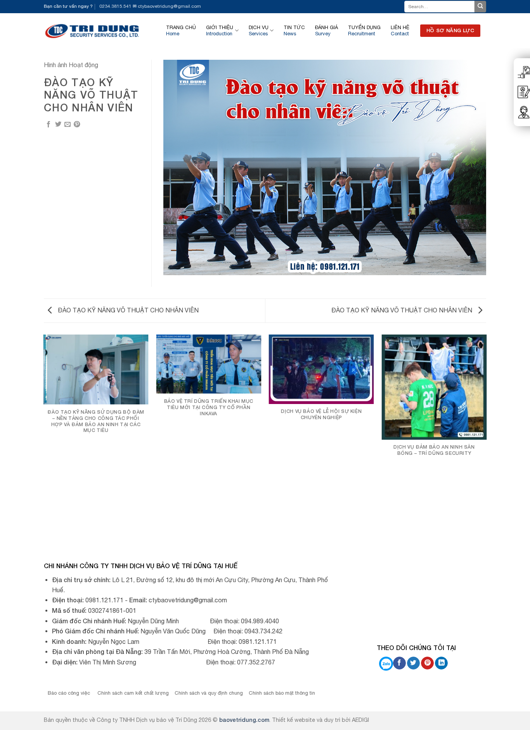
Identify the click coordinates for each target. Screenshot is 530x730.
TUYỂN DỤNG (364, 30)
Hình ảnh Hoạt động (71, 64)
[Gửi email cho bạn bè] (67, 124)
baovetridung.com (244, 719)
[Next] (486, 437)
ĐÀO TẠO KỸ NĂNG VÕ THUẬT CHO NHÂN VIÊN (127, 310)
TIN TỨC (294, 30)
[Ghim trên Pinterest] (77, 124)
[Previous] (44, 437)
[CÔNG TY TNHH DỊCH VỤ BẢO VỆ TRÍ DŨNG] (92, 30)
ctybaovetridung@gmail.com (169, 6)
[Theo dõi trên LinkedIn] (441, 663)
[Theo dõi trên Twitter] (413, 663)
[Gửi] (480, 6)
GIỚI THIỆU (219, 30)
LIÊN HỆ (400, 30)
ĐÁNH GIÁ (326, 30)
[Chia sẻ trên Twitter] (58, 124)
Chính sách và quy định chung (209, 693)
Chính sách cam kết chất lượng (133, 693)
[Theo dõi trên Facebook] (399, 663)
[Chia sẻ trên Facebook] (48, 124)
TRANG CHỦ (181, 30)
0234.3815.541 (115, 6)
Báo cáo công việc (70, 693)
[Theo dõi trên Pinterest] (427, 663)
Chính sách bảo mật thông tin (282, 693)
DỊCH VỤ (258, 30)
